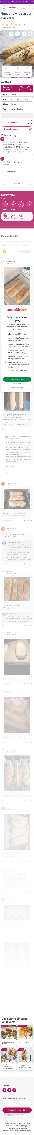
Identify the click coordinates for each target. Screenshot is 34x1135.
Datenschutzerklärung (9, 1115)
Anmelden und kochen (17, 387)
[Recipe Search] (30, 7)
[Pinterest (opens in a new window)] (4, 1090)
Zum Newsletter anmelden (17, 1110)
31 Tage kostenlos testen (17, 379)
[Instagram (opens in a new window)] (14, 1090)
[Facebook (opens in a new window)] (9, 1090)
